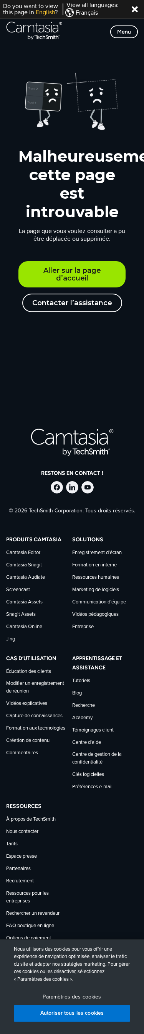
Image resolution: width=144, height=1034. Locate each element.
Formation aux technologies (35, 728)
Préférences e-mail (92, 786)
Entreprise (83, 626)
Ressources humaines (95, 577)
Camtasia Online (24, 626)
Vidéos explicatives (26, 703)
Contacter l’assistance (72, 303)
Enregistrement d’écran (97, 552)
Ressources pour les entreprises (27, 897)
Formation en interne (94, 565)
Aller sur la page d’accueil (72, 274)
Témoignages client (93, 730)
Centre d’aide (86, 742)
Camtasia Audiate (25, 577)
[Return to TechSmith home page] (34, 31)
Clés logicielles (88, 774)
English (45, 12)
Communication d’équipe (99, 602)
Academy (82, 717)
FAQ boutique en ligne (30, 925)
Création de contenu (28, 740)
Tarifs (12, 843)
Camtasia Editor (23, 552)
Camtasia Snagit (24, 565)
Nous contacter (22, 831)
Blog (77, 693)
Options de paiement (28, 938)
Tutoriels (81, 680)
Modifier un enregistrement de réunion (35, 687)
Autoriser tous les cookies (72, 1013)
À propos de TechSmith (31, 819)
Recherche (83, 705)
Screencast (18, 589)
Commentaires (22, 752)
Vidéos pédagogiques (95, 614)
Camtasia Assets (24, 602)
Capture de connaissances (34, 715)
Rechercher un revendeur (33, 913)
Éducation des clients (28, 671)
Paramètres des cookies (72, 997)
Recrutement (20, 881)
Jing (10, 639)
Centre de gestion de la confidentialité (97, 758)
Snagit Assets (21, 614)
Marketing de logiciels (95, 589)
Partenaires (18, 868)
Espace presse (21, 856)
